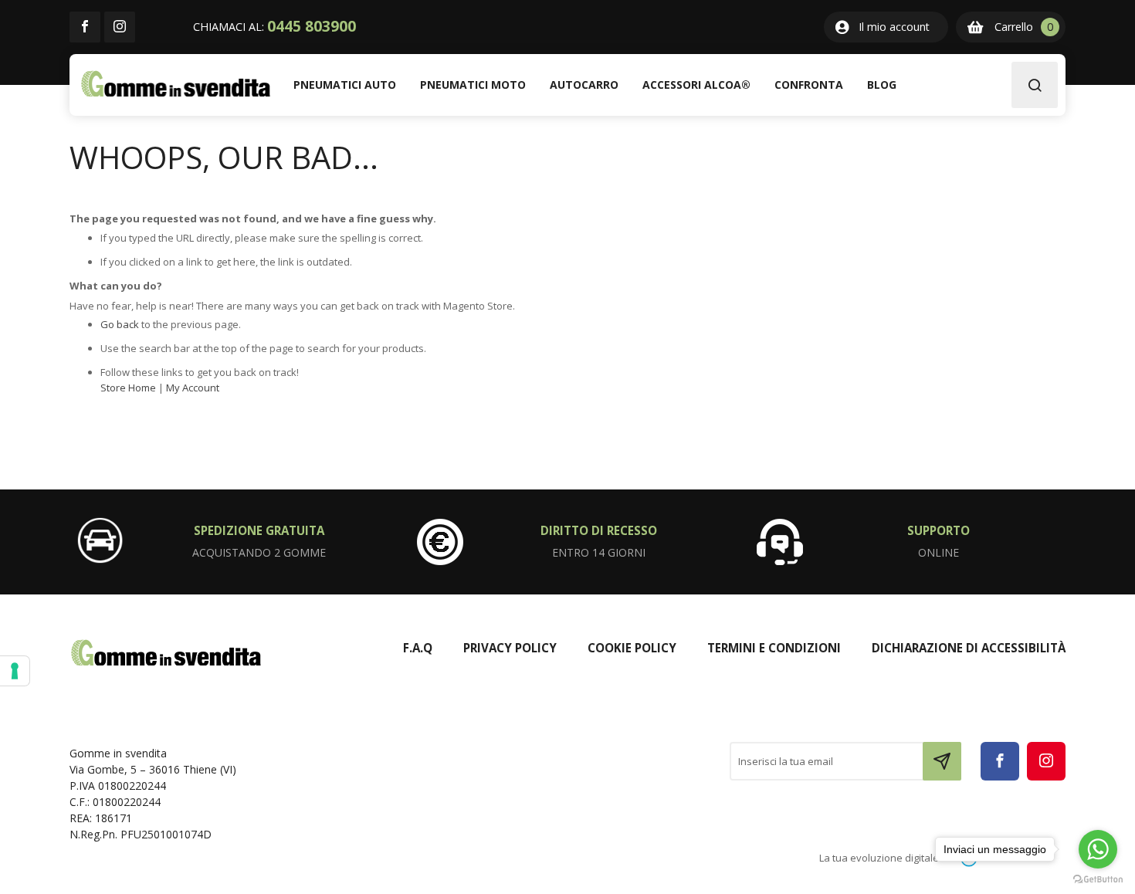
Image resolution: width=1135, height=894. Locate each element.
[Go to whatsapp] (1098, 849)
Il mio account (894, 26)
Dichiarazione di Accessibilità (969, 647)
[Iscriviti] (942, 761)
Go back (119, 324)
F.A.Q (417, 647)
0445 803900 (311, 26)
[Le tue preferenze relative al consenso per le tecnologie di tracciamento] (14, 671)
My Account (192, 388)
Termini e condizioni (774, 647)
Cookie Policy (632, 647)
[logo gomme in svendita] (176, 83)
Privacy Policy (510, 647)
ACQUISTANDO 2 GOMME (259, 552)
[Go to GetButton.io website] (1098, 878)
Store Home (128, 388)
